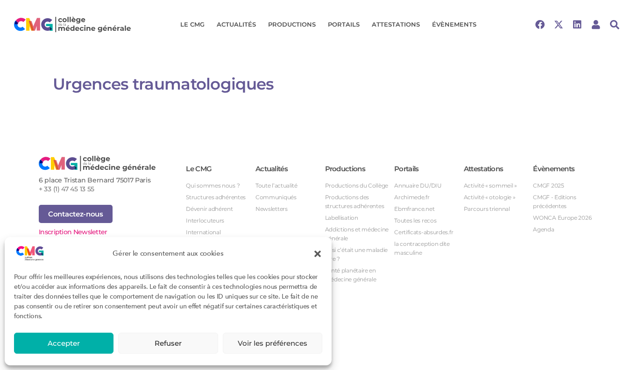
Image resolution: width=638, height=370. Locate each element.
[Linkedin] (577, 24)
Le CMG (192, 24)
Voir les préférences (272, 343)
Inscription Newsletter (73, 232)
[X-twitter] (558, 24)
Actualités (236, 24)
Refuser (168, 343)
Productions (292, 24)
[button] (317, 253)
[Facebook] (540, 24)
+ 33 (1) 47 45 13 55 (66, 189)
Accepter (64, 343)
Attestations (396, 24)
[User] (596, 24)
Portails (344, 24)
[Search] (614, 24)
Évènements (454, 24)
